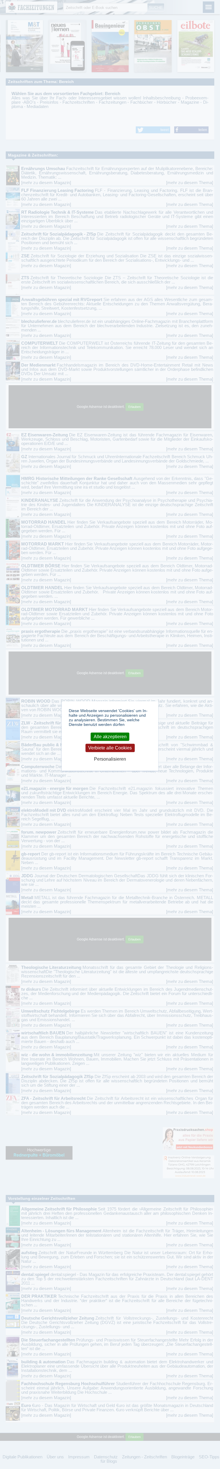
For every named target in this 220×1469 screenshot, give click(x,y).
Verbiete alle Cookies (110, 747)
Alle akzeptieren (110, 736)
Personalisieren (110, 759)
